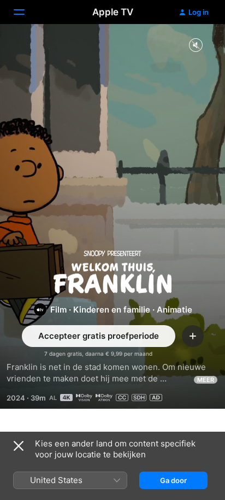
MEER (205, 380)
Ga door (173, 480)
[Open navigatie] (26, 12)
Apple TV (112, 12)
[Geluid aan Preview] (195, 45)
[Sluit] (18, 446)
